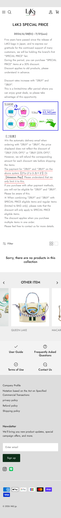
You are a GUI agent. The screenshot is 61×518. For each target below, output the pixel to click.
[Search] (11, 12)
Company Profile (12, 385)
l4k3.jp (13, 506)
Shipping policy (11, 411)
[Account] (50, 12)
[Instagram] (5, 469)
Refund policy (10, 406)
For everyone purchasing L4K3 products (31, 3)
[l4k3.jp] (30, 12)
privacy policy (10, 400)
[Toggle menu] (3, 12)
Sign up (11, 458)
